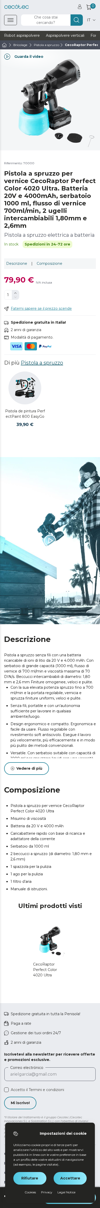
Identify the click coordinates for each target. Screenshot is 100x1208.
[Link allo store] (16, 7)
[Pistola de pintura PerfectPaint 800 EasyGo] (24, 387)
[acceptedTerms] (6, 1089)
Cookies (30, 1192)
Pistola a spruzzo (42, 363)
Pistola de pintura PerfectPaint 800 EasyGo (25, 414)
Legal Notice (66, 1192)
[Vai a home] (4, 45)
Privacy (46, 1192)
